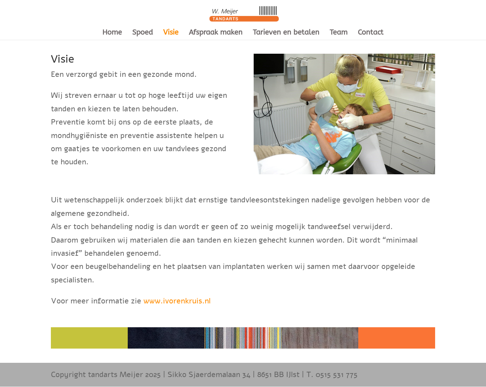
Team (339, 33)
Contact (371, 33)
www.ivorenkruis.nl (177, 301)
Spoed (142, 33)
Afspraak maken (216, 33)
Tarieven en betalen (286, 33)
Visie (171, 33)
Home (112, 33)
